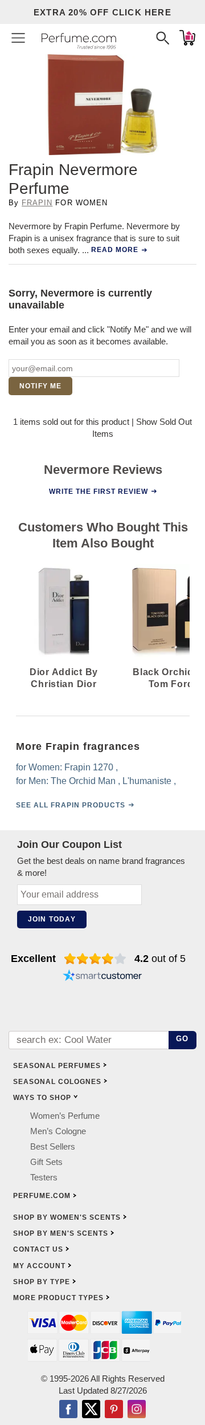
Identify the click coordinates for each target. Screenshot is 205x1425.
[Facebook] (68, 1410)
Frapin (37, 202)
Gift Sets (46, 1162)
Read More (114, 250)
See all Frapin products (70, 805)
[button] (18, 37)
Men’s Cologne (58, 1131)
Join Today (52, 919)
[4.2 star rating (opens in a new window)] (95, 958)
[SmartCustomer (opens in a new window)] (102, 977)
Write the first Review (98, 492)
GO (182, 1038)
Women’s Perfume (65, 1116)
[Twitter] (91, 1410)
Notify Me (40, 386)
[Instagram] (137, 1410)
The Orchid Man (83, 781)
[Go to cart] (187, 38)
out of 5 (160, 958)
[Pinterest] (114, 1410)
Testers (44, 1178)
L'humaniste (146, 781)
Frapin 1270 (88, 767)
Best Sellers (52, 1147)
